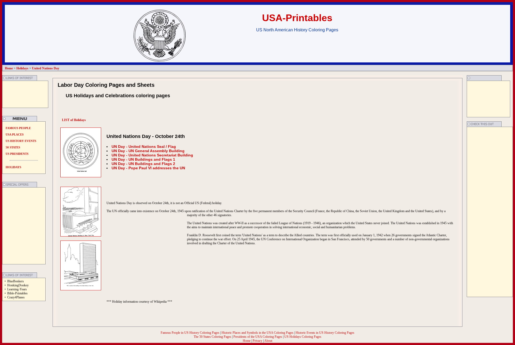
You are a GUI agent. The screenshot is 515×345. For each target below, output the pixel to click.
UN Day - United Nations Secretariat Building (152, 155)
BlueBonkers (15, 281)
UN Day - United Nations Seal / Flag (144, 146)
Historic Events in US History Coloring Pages (325, 333)
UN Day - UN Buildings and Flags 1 (143, 159)
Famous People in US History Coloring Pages (190, 333)
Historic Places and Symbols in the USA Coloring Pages (258, 333)
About (268, 341)
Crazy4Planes (16, 297)
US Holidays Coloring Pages (302, 337)
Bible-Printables (17, 293)
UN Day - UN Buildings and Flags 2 (143, 164)
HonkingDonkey (18, 285)
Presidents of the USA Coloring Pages (257, 337)
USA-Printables (297, 17)
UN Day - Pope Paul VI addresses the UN (148, 168)
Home (247, 341)
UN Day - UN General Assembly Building (148, 151)
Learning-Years (17, 289)
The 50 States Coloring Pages (213, 337)
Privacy (257, 341)
